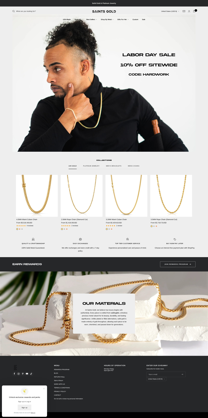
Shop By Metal (106, 19)
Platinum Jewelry (91, 166)
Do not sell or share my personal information (68, 399)
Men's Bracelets (113, 166)
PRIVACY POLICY (60, 391)
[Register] (182, 374)
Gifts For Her (122, 19)
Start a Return (58, 380)
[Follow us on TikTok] (31, 374)
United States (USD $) (169, 11)
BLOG (56, 373)
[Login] (189, 11)
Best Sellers (91, 19)
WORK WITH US (59, 384)
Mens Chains (133, 166)
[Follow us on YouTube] (27, 374)
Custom (135, 19)
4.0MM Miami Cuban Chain (26, 219)
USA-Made (67, 19)
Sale (143, 19)
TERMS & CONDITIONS (62, 388)
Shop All (78, 19)
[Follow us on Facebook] (14, 374)
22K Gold (73, 166)
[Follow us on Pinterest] (23, 374)
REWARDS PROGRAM (61, 369)
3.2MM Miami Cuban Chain (116, 219)
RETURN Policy (59, 377)
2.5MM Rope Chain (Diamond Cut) (74, 219)
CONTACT (57, 395)
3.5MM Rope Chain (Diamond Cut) (164, 219)
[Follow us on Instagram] (18, 374)
